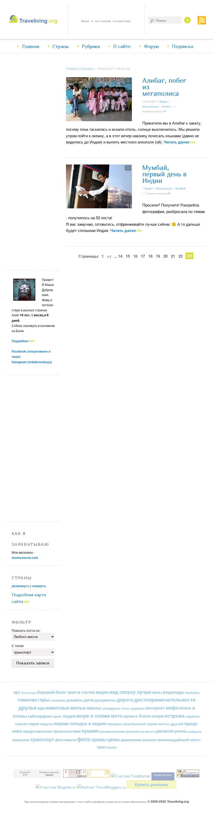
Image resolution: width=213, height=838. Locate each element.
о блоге (143, 716)
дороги (125, 699)
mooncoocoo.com (25, 557)
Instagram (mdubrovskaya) (32, 362)
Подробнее (21, 341)
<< (109, 256)
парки (33, 723)
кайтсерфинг (40, 716)
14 (164, 111)
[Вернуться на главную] (34, 22)
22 (180, 256)
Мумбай (180, 188)
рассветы (135, 731)
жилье (78, 707)
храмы (99, 739)
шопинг (149, 740)
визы (157, 692)
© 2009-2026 (168, 801)
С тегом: (18, 645)
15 (128, 256)
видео (102, 692)
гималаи (27, 699)
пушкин (90, 730)
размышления (113, 731)
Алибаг (166, 106)
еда (41, 707)
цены (114, 739)
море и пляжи (93, 715)
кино (57, 716)
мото (116, 715)
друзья (27, 707)
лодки (69, 716)
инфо (172, 707)
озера (157, 716)
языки (111, 747)
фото (84, 739)
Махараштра (150, 106)
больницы (28, 692)
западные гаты (116, 708)
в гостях (86, 692)
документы (105, 700)
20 (165, 256)
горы (43, 699)
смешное (20, 740)
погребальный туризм (140, 724)
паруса (46, 723)
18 (150, 256)
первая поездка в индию (80, 723)
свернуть (39, 585)
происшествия (67, 731)
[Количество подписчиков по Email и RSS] (130, 776)
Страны (60, 46)
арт (17, 692)
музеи (128, 716)
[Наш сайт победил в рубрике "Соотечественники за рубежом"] (188, 776)
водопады (173, 692)
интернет (155, 708)
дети (89, 700)
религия (165, 731)
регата (150, 731)
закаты (94, 708)
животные (57, 707)
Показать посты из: (26, 630)
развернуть (20, 585)
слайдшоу (194, 731)
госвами (57, 700)
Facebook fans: (163, 775)
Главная (30, 46)
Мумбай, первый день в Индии (164, 174)
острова (174, 715)
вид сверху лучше (130, 692)
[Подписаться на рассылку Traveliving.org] (201, 23)
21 (173, 256)
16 (135, 256)
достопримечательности (165, 699)
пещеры (115, 723)
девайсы (74, 700)
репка (180, 731)
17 (143, 256)
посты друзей (170, 723)
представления (37, 731)
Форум (151, 46)
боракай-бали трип (57, 692)
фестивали (65, 740)
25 (168, 193)
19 (158, 256)
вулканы (192, 692)
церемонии (131, 740)
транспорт (42, 739)
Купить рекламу (151, 784)
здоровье (137, 708)
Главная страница (79, 68)
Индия (163, 101)
